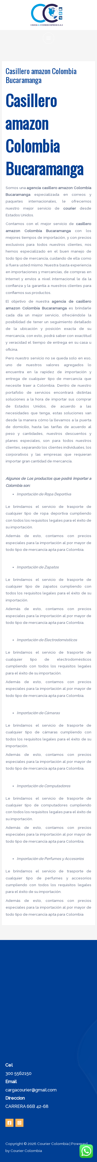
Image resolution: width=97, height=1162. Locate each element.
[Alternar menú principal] (48, 38)
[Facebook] (9, 1123)
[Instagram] (19, 1123)
